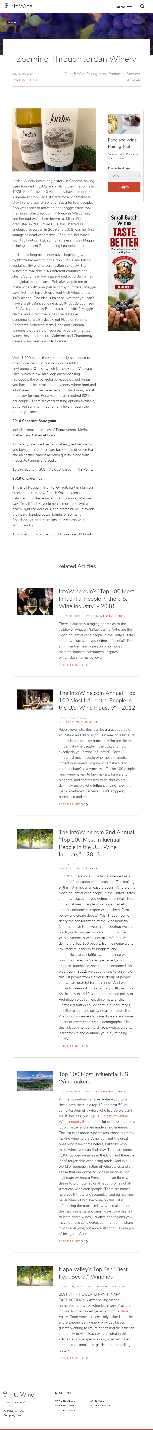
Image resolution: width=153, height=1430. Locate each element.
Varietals (97, 1400)
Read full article (72, 665)
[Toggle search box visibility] (142, 6)
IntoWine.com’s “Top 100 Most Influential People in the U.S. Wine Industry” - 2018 (96, 599)
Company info (12, 1415)
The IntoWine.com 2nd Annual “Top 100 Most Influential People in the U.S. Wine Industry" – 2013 (96, 843)
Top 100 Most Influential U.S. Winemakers (94, 1077)
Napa (124, 1311)
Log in (7, 1406)
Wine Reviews (65, 1400)
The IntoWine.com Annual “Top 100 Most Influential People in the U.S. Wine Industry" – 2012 (97, 700)
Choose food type (119, 168)
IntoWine (20, 6)
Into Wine (21, 1395)
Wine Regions (65, 1410)
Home (11, 22)
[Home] (6, 5)
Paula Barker (115, 1286)
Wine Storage (100, 1405)
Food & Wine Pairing (81, 73)
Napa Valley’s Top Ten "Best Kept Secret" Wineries (93, 1273)
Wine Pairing (64, 1405)
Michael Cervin (27, 80)
